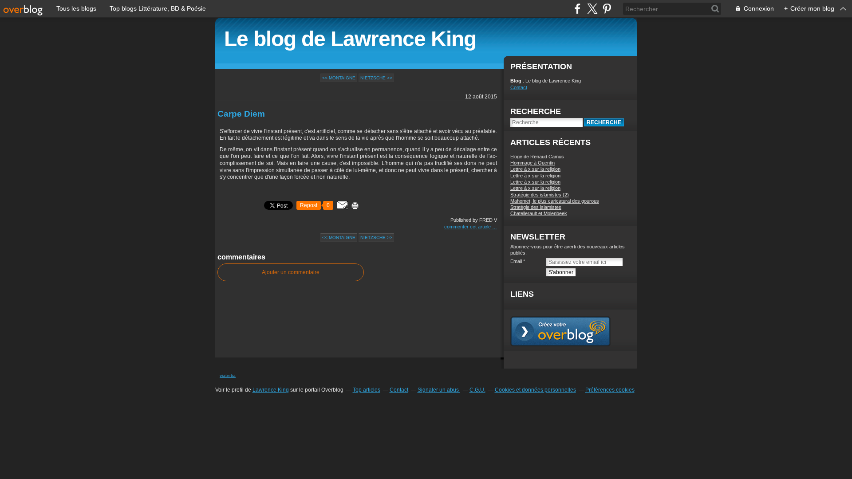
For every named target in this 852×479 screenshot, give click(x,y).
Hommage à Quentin (532, 162)
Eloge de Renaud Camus (537, 156)
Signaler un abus (439, 390)
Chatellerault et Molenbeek (538, 213)
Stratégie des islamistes (535, 207)
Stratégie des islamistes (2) (539, 194)
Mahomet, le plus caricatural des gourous (554, 201)
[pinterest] (606, 9)
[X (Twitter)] (592, 9)
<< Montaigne (338, 77)
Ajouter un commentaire (291, 272)
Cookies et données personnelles (535, 390)
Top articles (366, 390)
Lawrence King (270, 390)
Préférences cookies (610, 390)
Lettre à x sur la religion (535, 169)
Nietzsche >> (376, 77)
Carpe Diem (241, 113)
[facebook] (577, 9)
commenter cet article (468, 226)
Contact (518, 87)
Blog (515, 80)
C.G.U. (477, 390)
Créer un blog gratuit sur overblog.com (560, 331)
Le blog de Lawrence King (350, 39)
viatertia (228, 375)
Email (516, 261)
